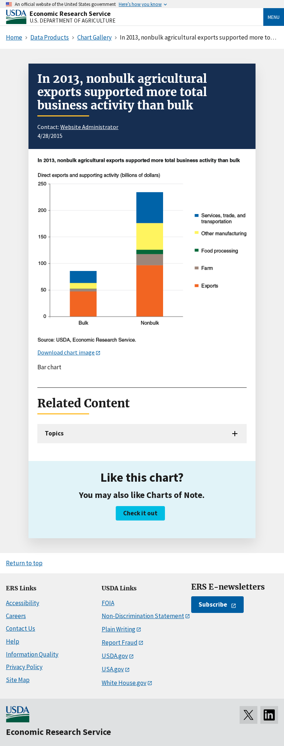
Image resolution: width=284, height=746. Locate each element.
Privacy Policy (24, 667)
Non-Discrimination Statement (143, 616)
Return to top (24, 563)
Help (12, 641)
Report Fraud (120, 642)
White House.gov (124, 683)
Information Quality (32, 654)
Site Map (18, 680)
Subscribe (213, 604)
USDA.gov (115, 656)
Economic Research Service (70, 13)
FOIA (108, 603)
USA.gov (113, 669)
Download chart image (66, 352)
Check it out (140, 513)
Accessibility (22, 603)
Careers (16, 616)
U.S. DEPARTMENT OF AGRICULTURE (72, 20)
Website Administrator (89, 126)
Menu (274, 17)
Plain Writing (118, 629)
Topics (54, 433)
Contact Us (20, 628)
